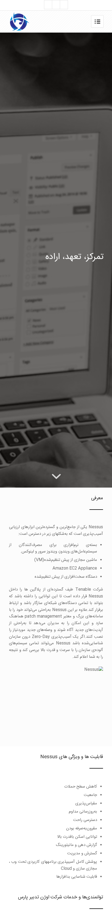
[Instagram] (48, 4)
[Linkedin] (64, 4)
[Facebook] (56, 4)
